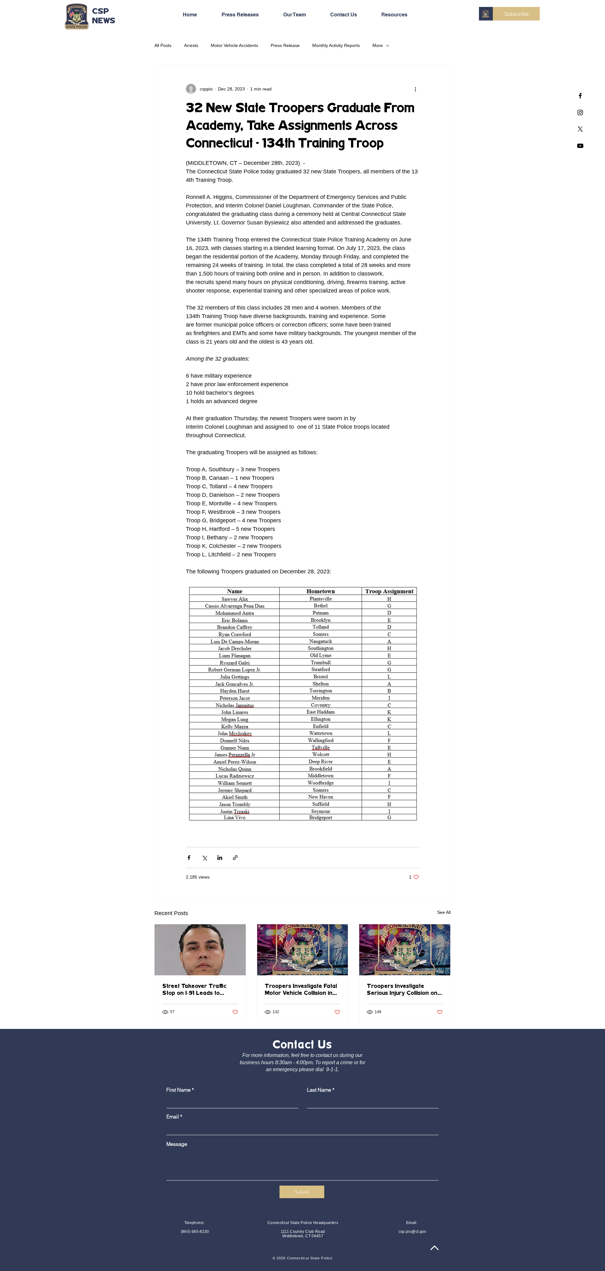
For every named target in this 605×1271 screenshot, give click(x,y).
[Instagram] (580, 112)
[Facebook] (580, 95)
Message (176, 1143)
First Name (178, 1089)
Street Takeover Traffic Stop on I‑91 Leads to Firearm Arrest (194, 990)
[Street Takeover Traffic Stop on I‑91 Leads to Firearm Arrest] (200, 949)
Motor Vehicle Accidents (234, 45)
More (377, 45)
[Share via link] (235, 858)
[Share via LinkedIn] (220, 858)
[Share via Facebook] (189, 858)
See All (444, 912)
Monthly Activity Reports (336, 45)
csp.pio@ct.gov (412, 1231)
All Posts (162, 45)
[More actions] (415, 89)
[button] (402, 15)
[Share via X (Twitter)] (204, 858)
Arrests (191, 45)
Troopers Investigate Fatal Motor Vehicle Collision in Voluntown (301, 990)
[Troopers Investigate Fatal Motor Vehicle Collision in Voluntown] (302, 949)
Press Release (285, 45)
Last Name (319, 1089)
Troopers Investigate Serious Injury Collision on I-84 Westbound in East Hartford (404, 990)
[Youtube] (580, 145)
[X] (580, 129)
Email (172, 1116)
